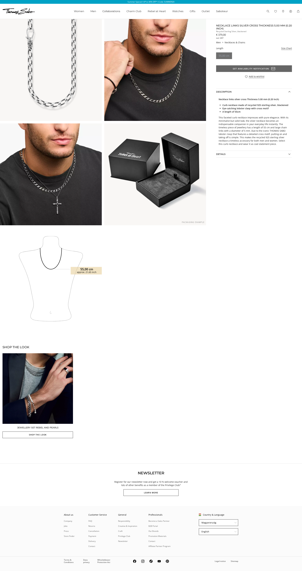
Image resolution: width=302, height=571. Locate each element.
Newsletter (123, 541)
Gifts (192, 11)
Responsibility (124, 521)
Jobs (65, 526)
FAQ (90, 521)
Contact (91, 546)
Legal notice (220, 561)
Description (224, 91)
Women (79, 11)
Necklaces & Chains (235, 42)
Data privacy (86, 561)
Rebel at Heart (157, 11)
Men (93, 11)
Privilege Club (124, 536)
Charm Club (133, 11)
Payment (92, 536)
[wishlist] (275, 11)
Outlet (206, 11)
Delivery (92, 541)
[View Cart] (298, 11)
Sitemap (234, 561)
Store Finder (69, 536)
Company (68, 521)
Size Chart (286, 48)
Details (221, 154)
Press (66, 531)
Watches (177, 11)
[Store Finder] (283, 11)
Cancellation (93, 531)
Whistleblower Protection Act (103, 561)
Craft (120, 531)
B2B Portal (153, 526)
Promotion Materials (157, 536)
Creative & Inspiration (127, 526)
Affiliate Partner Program (159, 546)
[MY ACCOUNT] (290, 11)
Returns (91, 526)
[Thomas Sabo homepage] (18, 11)
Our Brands (153, 531)
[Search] (268, 11)
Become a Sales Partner (159, 521)
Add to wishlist (256, 76)
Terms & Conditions (69, 561)
